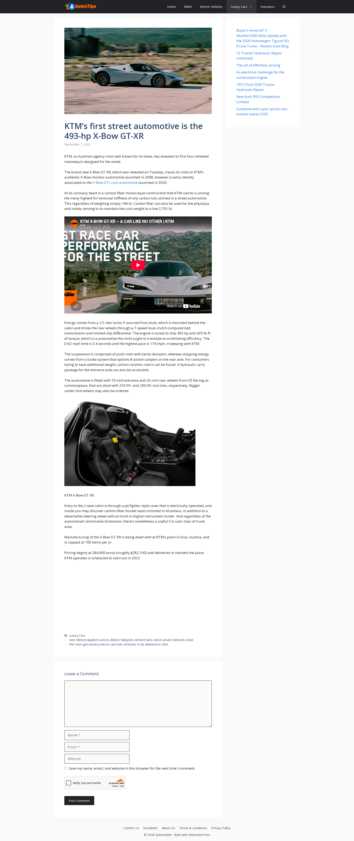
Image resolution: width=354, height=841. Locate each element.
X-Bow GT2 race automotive (115, 182)
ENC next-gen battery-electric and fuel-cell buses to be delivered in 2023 (118, 644)
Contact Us (131, 828)
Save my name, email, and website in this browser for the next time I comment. (132, 768)
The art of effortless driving (258, 65)
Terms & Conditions (193, 828)
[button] (284, 6)
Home (171, 7)
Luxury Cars (239, 7)
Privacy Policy (220, 828)
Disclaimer (150, 828)
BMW (188, 7)
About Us (168, 828)
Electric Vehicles (211, 7)
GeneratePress (199, 835)
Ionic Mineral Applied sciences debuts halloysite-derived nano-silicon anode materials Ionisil (131, 640)
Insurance (267, 7)
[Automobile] (80, 6)
